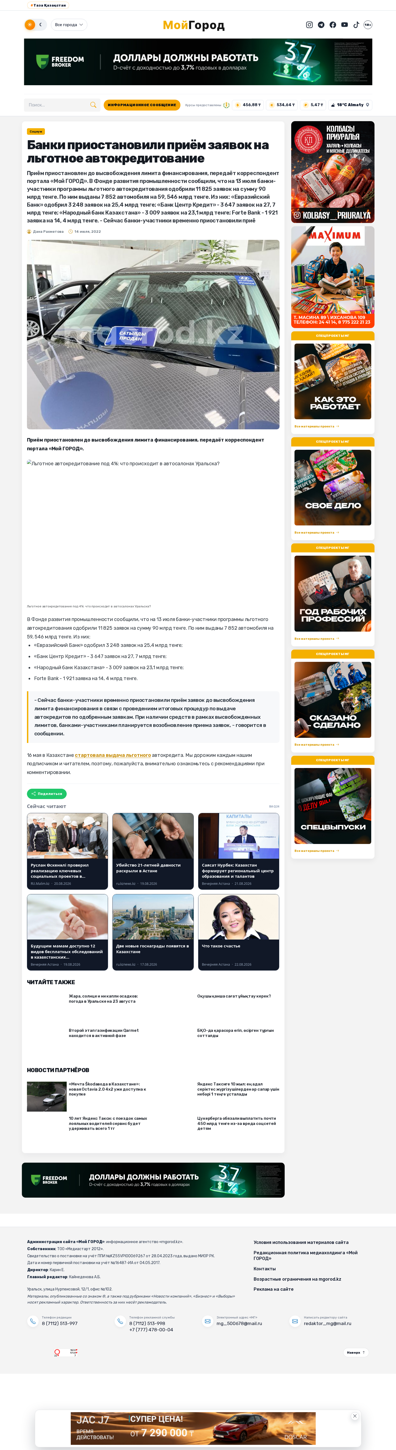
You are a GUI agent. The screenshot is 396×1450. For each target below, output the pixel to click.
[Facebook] (333, 24)
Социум (36, 131)
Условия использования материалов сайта (301, 1242)
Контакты (265, 1268)
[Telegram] (321, 24)
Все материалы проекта (314, 426)
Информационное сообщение (142, 105)
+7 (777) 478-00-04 (151, 1329)
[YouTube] (344, 24)
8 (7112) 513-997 (60, 1323)
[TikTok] (356, 24)
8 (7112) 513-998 (147, 1323)
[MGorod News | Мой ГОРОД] (198, 24)
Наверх (353, 1352)
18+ (368, 25)
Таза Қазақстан (48, 5)
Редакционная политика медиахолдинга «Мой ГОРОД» (306, 1255)
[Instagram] (309, 24)
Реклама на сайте (274, 1289)
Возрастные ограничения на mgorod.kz (297, 1279)
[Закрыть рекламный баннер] (355, 1416)
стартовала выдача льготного (113, 755)
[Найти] (93, 105)
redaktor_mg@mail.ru (327, 1323)
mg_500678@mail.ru (239, 1323)
